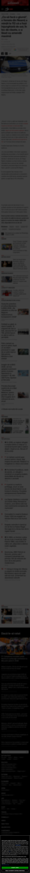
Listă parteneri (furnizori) (5, 864)
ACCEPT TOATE (15, 867)
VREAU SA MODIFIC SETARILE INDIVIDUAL (15, 870)
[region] (15, 854)
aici (9, 851)
